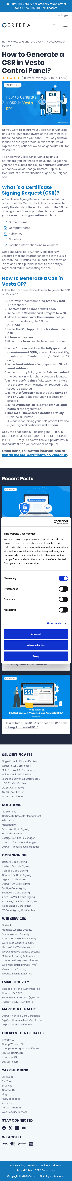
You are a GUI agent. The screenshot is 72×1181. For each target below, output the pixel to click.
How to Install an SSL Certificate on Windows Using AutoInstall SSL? (36, 725)
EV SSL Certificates (12, 796)
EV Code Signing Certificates (18, 910)
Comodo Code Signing (15, 870)
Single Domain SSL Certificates (19, 761)
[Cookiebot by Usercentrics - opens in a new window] (53, 522)
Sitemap (57, 1165)
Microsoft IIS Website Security (19, 947)
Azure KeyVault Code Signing (18, 897)
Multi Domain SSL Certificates (18, 770)
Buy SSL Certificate (13, 1053)
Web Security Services (14, 1112)
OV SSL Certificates (13, 792)
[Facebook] (4, 1128)
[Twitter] (10, 1128)
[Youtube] (23, 1128)
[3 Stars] (11, 78)
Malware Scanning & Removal (18, 956)
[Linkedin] (17, 1128)
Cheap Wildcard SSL (13, 1044)
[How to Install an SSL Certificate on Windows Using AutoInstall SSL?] (36, 697)
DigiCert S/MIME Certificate (17, 1002)
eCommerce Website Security (19, 938)
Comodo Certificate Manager (19, 842)
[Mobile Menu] (65, 25)
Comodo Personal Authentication (21, 988)
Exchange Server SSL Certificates (21, 779)
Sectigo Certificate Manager (18, 838)
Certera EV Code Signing (16, 866)
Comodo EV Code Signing (16, 875)
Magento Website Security (17, 929)
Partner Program (11, 1107)
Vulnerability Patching (14, 969)
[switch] (63, 589)
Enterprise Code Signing (15, 829)
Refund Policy (24, 1170)
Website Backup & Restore (17, 973)
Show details (54, 623)
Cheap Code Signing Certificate (20, 1048)
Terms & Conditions (39, 1165)
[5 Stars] (18, 78)
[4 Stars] (14, 78)
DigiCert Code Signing (14, 879)
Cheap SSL (8, 1039)
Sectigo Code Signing (14, 888)
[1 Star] (3, 78)
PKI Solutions (9, 811)
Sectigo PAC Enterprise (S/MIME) (20, 997)
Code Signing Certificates (16, 905)
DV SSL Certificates (13, 787)
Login (64, 15)
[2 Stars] (7, 78)
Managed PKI (9, 824)
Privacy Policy (17, 1165)
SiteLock (6, 925)
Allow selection (36, 645)
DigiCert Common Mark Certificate (22, 1020)
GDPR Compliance (45, 1170)
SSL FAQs (7, 1085)
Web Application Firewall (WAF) (20, 965)
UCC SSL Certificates (14, 783)
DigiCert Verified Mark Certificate (21, 1015)
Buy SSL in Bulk (10, 1061)
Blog (4, 1094)
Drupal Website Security (15, 934)
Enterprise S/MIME (12, 833)
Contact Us (8, 1090)
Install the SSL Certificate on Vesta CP (34, 455)
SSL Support (8, 1077)
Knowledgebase (11, 1099)
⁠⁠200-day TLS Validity (19, 4)
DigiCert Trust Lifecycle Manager (20, 846)
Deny (36, 656)
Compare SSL (9, 1057)
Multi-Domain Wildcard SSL (17, 774)
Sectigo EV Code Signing (16, 892)
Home (6, 42)
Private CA (8, 820)
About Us (7, 1103)
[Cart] (54, 25)
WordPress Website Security (18, 943)
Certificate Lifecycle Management (21, 816)
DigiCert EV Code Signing (16, 884)
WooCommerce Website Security (21, 951)
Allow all (36, 634)
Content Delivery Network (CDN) (21, 960)
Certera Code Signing (14, 862)
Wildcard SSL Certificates (16, 765)
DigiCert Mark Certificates (17, 1024)
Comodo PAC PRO (12, 993)
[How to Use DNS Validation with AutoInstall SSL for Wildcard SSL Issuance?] (36, 508)
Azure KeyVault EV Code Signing (20, 901)
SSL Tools (7, 1081)
